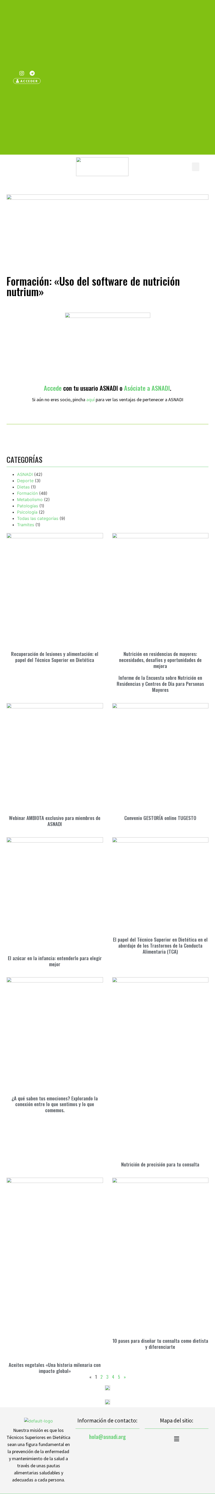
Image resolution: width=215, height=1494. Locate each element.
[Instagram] (21, 73)
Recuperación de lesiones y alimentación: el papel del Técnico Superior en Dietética (54, 656)
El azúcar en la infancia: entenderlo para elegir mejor (55, 961)
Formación (27, 493)
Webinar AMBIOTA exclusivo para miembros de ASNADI (54, 820)
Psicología (27, 512)
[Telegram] (32, 73)
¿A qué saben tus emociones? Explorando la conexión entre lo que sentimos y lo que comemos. (55, 1104)
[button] (195, 166)
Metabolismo (30, 499)
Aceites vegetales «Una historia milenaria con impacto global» (55, 1367)
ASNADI (25, 474)
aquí (90, 399)
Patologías (27, 505)
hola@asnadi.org (107, 1437)
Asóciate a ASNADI (147, 388)
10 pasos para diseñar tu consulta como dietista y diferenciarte (160, 1343)
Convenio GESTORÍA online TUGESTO (160, 817)
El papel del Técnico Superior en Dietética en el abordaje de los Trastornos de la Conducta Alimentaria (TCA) (160, 945)
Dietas (23, 487)
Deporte (25, 480)
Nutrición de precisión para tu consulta (160, 1164)
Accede (53, 388)
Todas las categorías (37, 518)
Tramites (25, 524)
